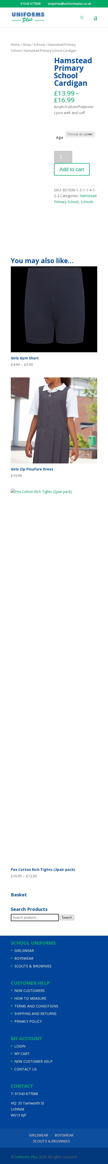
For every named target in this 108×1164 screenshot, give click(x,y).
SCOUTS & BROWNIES (32, 966)
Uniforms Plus (26, 1156)
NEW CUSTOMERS (29, 990)
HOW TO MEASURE (30, 998)
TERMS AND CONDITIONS (36, 1006)
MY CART (22, 1053)
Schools (39, 44)
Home (15, 44)
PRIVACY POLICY (28, 1021)
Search (67, 917)
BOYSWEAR (23, 958)
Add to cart (72, 169)
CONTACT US (25, 1069)
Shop (27, 44)
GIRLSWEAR (24, 950)
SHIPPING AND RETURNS (35, 1013)
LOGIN (19, 1046)
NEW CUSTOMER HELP (33, 1061)
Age (59, 137)
